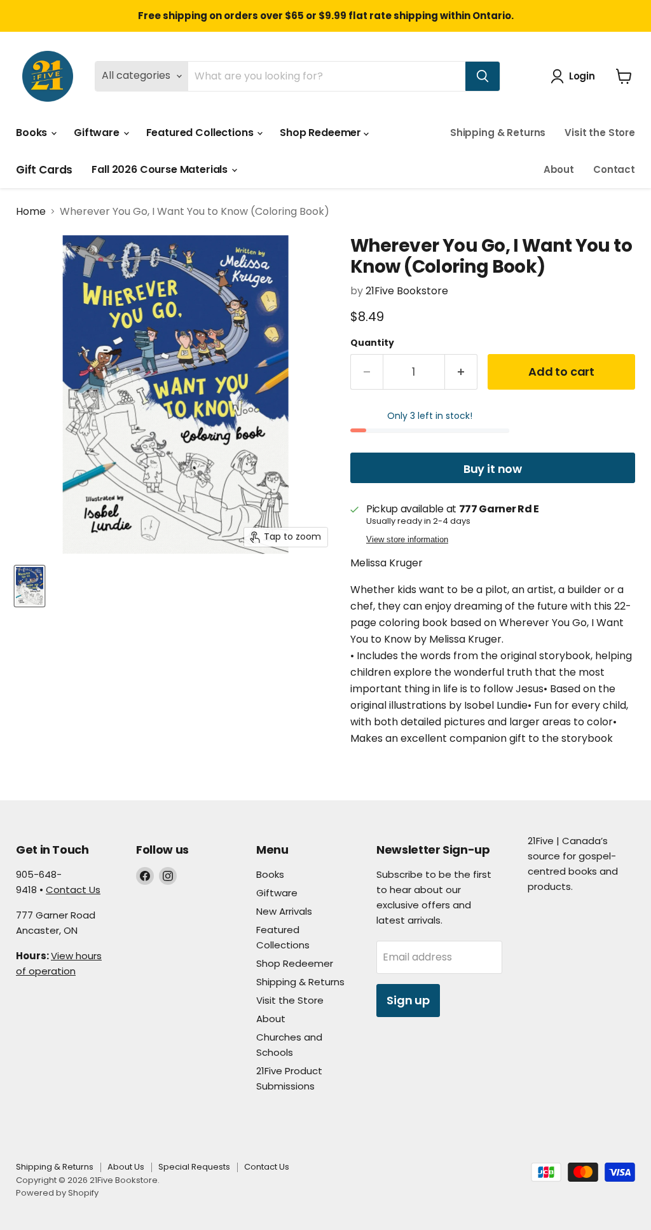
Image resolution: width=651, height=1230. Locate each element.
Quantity (372, 343)
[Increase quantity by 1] (461, 372)
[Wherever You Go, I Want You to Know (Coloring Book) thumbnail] (30, 586)
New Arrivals (284, 911)
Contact (614, 169)
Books (33, 132)
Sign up (408, 1000)
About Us (125, 1167)
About (559, 169)
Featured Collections (201, 132)
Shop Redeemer (322, 132)
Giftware (98, 132)
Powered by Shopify (57, 1193)
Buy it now (492, 469)
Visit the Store (600, 132)
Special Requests (194, 1167)
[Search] (482, 76)
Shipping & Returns (497, 132)
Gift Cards (44, 169)
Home (31, 211)
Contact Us (73, 889)
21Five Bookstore (407, 291)
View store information (407, 539)
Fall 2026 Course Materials (161, 169)
